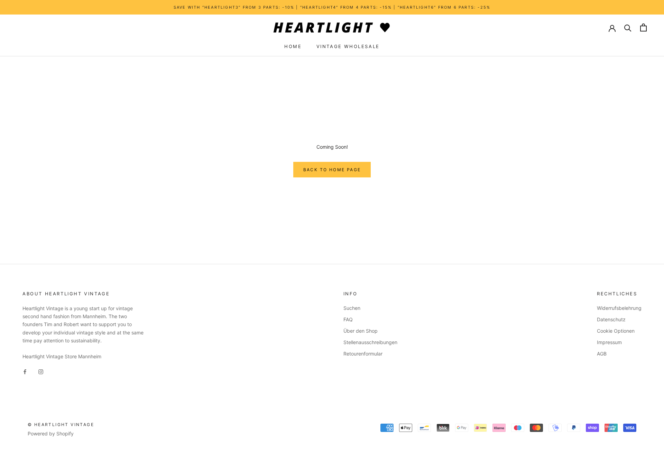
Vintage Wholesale (348, 46)
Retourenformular (362, 354)
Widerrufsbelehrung (619, 308)
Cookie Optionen (616, 331)
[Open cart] (643, 27)
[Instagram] (40, 371)
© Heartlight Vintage (61, 424)
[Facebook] (24, 371)
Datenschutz (611, 319)
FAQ (348, 319)
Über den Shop (360, 331)
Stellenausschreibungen (370, 342)
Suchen (351, 308)
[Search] (627, 27)
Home (293, 46)
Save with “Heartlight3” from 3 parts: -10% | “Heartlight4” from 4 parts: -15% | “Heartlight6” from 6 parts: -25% (332, 7)
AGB (602, 354)
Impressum (609, 342)
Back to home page (332, 169)
